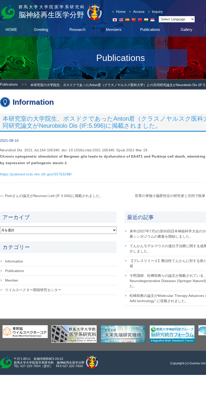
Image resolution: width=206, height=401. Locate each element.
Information (14, 261)
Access (138, 12)
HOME (11, 29)
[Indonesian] (152, 20)
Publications (150, 29)
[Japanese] (114, 20)
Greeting (41, 29)
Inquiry (157, 12)
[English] (121, 20)
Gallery (186, 29)
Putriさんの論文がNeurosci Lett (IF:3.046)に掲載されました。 (54, 196)
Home (121, 12)
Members (114, 29)
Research (77, 29)
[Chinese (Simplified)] (133, 20)
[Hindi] (146, 20)
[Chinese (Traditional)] (139, 20)
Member (11, 280)
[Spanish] (127, 20)
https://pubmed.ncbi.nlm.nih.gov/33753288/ (36, 174)
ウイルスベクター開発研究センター (33, 290)
